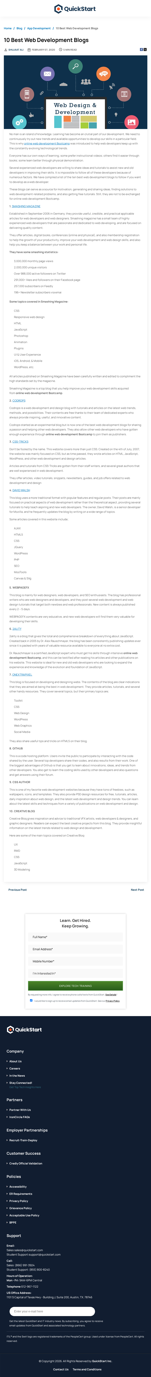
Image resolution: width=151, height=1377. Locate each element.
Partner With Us (20, 1110)
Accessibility (18, 1187)
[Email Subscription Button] (90, 1311)
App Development (39, 28)
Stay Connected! (20, 1083)
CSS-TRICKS (20, 442)
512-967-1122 (29, 1286)
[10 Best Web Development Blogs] (75, 92)
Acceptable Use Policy (24, 1215)
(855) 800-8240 (39, 1270)
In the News (17, 1076)
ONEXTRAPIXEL (22, 675)
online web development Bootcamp (47, 143)
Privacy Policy (113, 1000)
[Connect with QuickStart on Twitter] (13, 1041)
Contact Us (61, 1369)
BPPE (12, 1222)
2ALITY (17, 629)
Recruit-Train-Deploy (23, 1140)
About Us (15, 1061)
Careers (14, 1068)
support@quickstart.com (45, 1254)
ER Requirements (20, 1194)
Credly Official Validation (25, 1163)
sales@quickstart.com (28, 1250)
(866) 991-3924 (25, 1265)
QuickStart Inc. (102, 1361)
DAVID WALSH (21, 490)
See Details (110, 994)
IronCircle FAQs (19, 1117)
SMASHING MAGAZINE (26, 206)
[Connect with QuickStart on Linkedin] (19, 1041)
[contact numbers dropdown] (142, 8)
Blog (19, 28)
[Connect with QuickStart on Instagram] (25, 1041)
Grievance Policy (20, 1208)
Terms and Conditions (87, 1369)
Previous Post (17, 890)
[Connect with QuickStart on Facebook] (8, 1041)
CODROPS (19, 400)
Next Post (137, 890)
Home (8, 28)
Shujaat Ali (16, 49)
